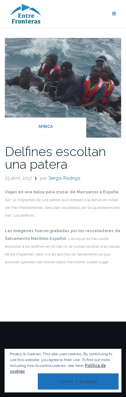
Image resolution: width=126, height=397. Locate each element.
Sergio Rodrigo (64, 178)
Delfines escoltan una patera (55, 158)
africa (45, 126)
